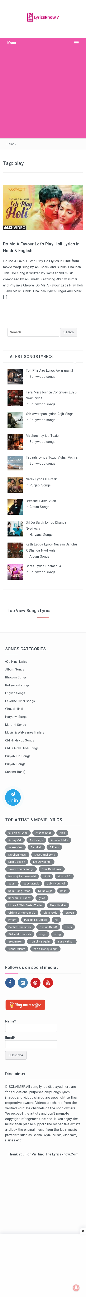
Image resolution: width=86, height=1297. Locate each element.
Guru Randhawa (52, 869)
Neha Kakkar (58, 905)
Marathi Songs (15, 725)
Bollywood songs (17, 685)
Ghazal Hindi (14, 709)
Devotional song (44, 854)
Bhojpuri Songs (16, 677)
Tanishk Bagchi (40, 941)
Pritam (12, 919)
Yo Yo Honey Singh (45, 948)
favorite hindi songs (21, 869)
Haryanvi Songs (16, 717)
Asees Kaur (15, 847)
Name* (10, 1021)
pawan (70, 912)
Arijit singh (36, 840)
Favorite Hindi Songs (20, 701)
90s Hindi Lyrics (16, 662)
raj (56, 919)
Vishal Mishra (16, 948)
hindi (47, 876)
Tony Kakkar (65, 941)
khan (63, 890)
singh (42, 934)
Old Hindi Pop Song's (21, 912)
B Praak (54, 847)
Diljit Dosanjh (16, 861)
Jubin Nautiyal (56, 883)
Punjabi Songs (15, 764)
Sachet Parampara (20, 927)
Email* (10, 1038)
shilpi (68, 927)
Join (12, 800)
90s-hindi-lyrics (18, 832)
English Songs (15, 693)
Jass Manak (31, 883)
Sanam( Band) (15, 772)
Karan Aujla (45, 890)
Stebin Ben (15, 941)
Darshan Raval (17, 854)
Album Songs (14, 669)
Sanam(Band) (48, 927)
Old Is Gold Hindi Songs (22, 748)
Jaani (11, 883)
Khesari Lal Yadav (19, 898)
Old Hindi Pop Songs (19, 740)
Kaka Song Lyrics (19, 890)
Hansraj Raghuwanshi (22, 876)
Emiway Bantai (42, 861)
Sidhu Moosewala (19, 934)
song (57, 934)
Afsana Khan (43, 832)
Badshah (36, 847)
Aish (62, 832)
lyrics (42, 898)
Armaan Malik (59, 840)
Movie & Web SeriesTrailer (25, 905)
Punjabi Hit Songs (17, 756)
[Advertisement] (43, 93)
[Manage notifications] (76, 1287)
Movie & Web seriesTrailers (24, 732)
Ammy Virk (15, 840)
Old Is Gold (50, 912)
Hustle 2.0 (64, 876)
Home (10, 144)
